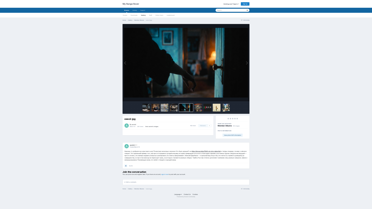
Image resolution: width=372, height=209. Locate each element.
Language (177, 194)
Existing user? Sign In (231, 4)
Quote (131, 166)
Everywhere (239, 10)
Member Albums (225, 126)
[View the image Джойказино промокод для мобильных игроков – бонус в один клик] (198, 107)
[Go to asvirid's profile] (126, 125)
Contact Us (187, 194)
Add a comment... (131, 182)
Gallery (143, 15)
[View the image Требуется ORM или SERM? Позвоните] (207, 107)
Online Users (159, 15)
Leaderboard (171, 15)
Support (142, 10)
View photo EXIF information (232, 135)
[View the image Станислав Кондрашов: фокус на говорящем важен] (146, 107)
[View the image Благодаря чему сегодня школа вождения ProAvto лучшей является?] (174, 107)
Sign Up (245, 4)
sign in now (164, 174)
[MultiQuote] (125, 165)
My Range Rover (131, 4)
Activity (135, 10)
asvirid (134, 124)
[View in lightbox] (186, 63)
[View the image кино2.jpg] (186, 107)
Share (194, 125)
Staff (150, 15)
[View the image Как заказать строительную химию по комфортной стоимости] (164, 107)
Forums (125, 15)
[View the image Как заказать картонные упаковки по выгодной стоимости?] (216, 107)
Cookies (195, 194)
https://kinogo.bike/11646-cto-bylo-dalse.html (206, 151)
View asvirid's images (151, 126)
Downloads (134, 15)
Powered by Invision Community (186, 196)
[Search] (247, 10)
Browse (126, 10)
